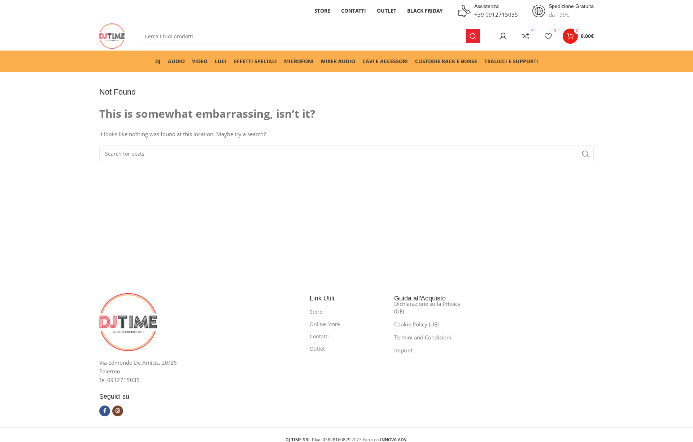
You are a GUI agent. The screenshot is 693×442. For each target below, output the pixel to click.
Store (316, 311)
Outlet (317, 348)
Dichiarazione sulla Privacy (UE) (427, 307)
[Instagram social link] (117, 411)
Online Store (325, 324)
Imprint (403, 350)
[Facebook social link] (104, 411)
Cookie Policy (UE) (416, 324)
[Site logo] (112, 35)
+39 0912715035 (496, 14)
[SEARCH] (473, 36)
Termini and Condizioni (422, 337)
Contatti (319, 336)
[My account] (503, 36)
